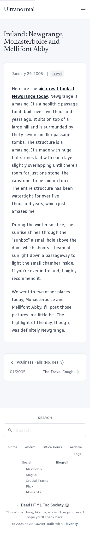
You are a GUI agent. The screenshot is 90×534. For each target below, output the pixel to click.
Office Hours (52, 447)
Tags (77, 454)
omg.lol (31, 475)
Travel (57, 74)
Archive (76, 447)
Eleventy (71, 524)
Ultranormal (19, 9)
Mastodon (34, 469)
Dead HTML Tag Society (42, 505)
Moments (33, 492)
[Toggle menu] (83, 9)
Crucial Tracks (37, 481)
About (30, 447)
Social (26, 462)
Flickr (30, 486)
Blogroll (62, 462)
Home (12, 447)
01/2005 (17, 372)
